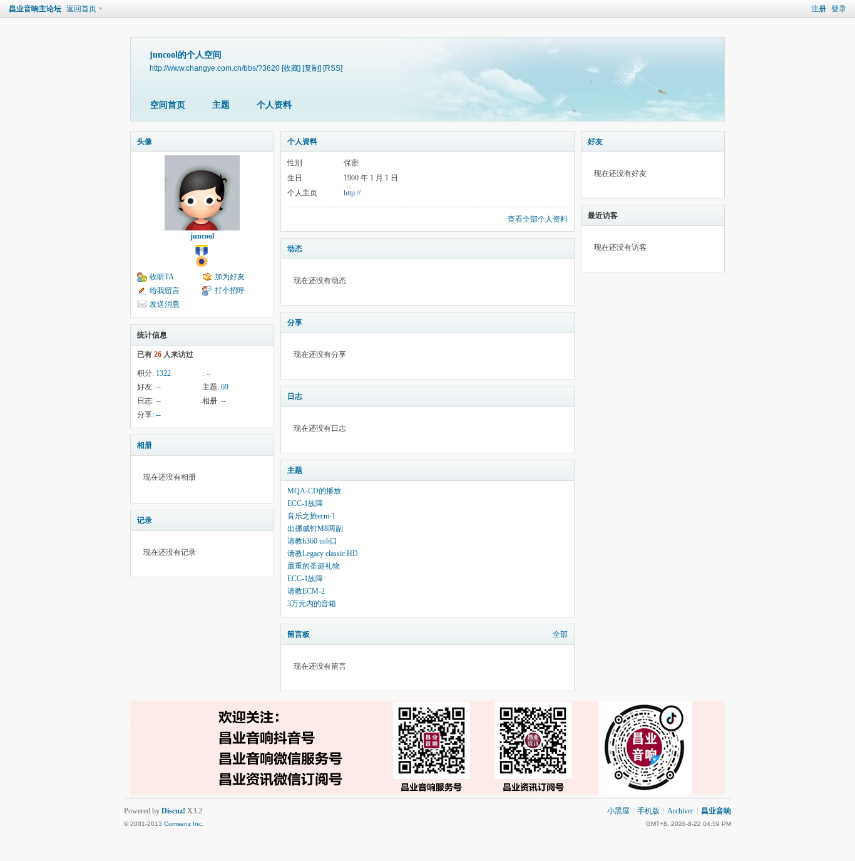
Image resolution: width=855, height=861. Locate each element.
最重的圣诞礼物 (313, 566)
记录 (144, 520)
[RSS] (332, 68)
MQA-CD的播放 (314, 491)
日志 (294, 396)
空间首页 (167, 105)
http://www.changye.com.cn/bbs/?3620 (215, 68)
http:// (352, 192)
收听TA (162, 276)
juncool (202, 236)
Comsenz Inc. (183, 823)
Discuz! (173, 811)
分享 (294, 322)
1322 (163, 373)
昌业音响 (716, 811)
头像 (144, 141)
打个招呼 (230, 290)
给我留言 (165, 290)
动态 (294, 248)
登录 (838, 8)
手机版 (648, 811)
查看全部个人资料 (538, 219)
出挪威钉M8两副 (315, 528)
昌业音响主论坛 (35, 8)
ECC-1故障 (305, 503)
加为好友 (230, 276)
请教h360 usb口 (312, 541)
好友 (595, 141)
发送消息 (165, 304)
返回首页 (81, 8)
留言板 (298, 634)
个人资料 (274, 105)
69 (224, 387)
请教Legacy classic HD (322, 553)
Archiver (680, 811)
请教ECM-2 (306, 591)
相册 (144, 445)
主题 (221, 105)
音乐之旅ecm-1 (311, 516)
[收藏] (291, 68)
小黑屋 (618, 811)
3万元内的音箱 (311, 603)
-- (208, 373)
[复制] (311, 68)
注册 (818, 8)
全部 (560, 634)
